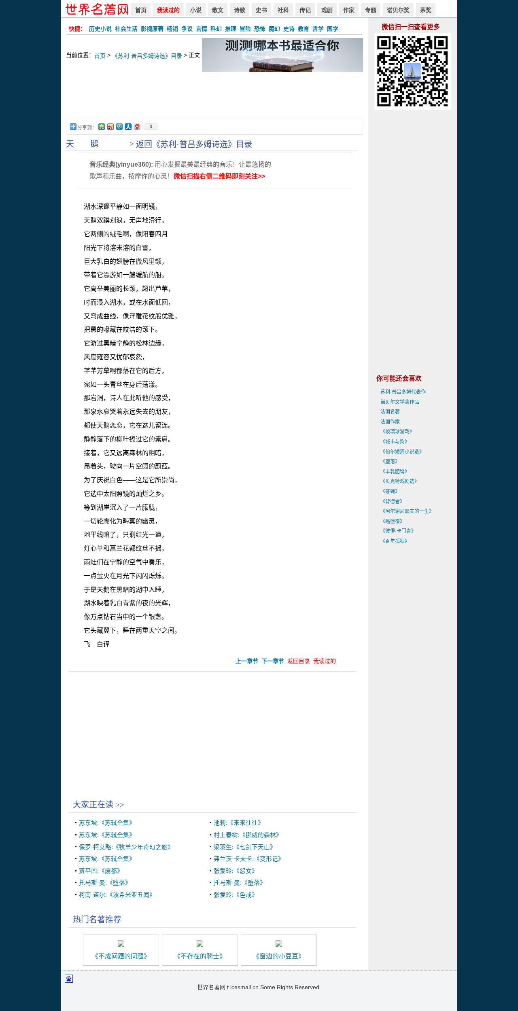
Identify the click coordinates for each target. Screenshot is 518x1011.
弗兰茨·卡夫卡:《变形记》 (249, 859)
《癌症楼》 (392, 521)
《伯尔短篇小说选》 (402, 452)
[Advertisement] (214, 99)
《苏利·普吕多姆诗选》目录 (147, 56)
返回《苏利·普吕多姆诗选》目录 (194, 144)
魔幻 (274, 28)
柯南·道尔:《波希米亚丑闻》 (117, 895)
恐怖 (259, 28)
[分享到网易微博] (136, 126)
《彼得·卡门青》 (398, 531)
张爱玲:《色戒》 (236, 895)
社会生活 (126, 28)
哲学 (318, 28)
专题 (370, 10)
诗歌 (239, 10)
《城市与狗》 (395, 442)
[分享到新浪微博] (110, 126)
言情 (201, 28)
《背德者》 (392, 501)
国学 (332, 28)
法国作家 (390, 422)
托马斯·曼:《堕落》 (105, 883)
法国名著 (390, 412)
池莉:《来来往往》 (239, 823)
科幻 (216, 28)
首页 (140, 10)
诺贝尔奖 (398, 10)
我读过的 (168, 10)
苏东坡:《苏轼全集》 (107, 823)
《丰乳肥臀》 (395, 472)
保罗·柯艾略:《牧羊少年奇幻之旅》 (126, 847)
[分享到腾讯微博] (119, 126)
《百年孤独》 (395, 541)
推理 (230, 28)
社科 (283, 10)
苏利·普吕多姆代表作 (403, 392)
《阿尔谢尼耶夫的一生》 (407, 511)
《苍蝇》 (390, 491)
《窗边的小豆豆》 (279, 956)
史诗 (289, 28)
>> (119, 804)
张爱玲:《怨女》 (236, 871)
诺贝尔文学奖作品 (399, 402)
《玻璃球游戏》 (397, 431)
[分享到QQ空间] (101, 126)
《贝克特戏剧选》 (399, 481)
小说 (196, 10)
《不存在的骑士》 (200, 956)
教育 (303, 28)
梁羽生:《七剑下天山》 (245, 847)
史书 (261, 10)
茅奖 (425, 10)
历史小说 (100, 28)
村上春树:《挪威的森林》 (248, 835)
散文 (217, 10)
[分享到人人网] (127, 126)
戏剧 (327, 10)
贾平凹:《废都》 (101, 871)
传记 (305, 10)
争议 (187, 28)
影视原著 (152, 28)
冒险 (245, 28)
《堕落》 (390, 461)
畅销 (172, 28)
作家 (349, 10)
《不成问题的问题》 (121, 956)
